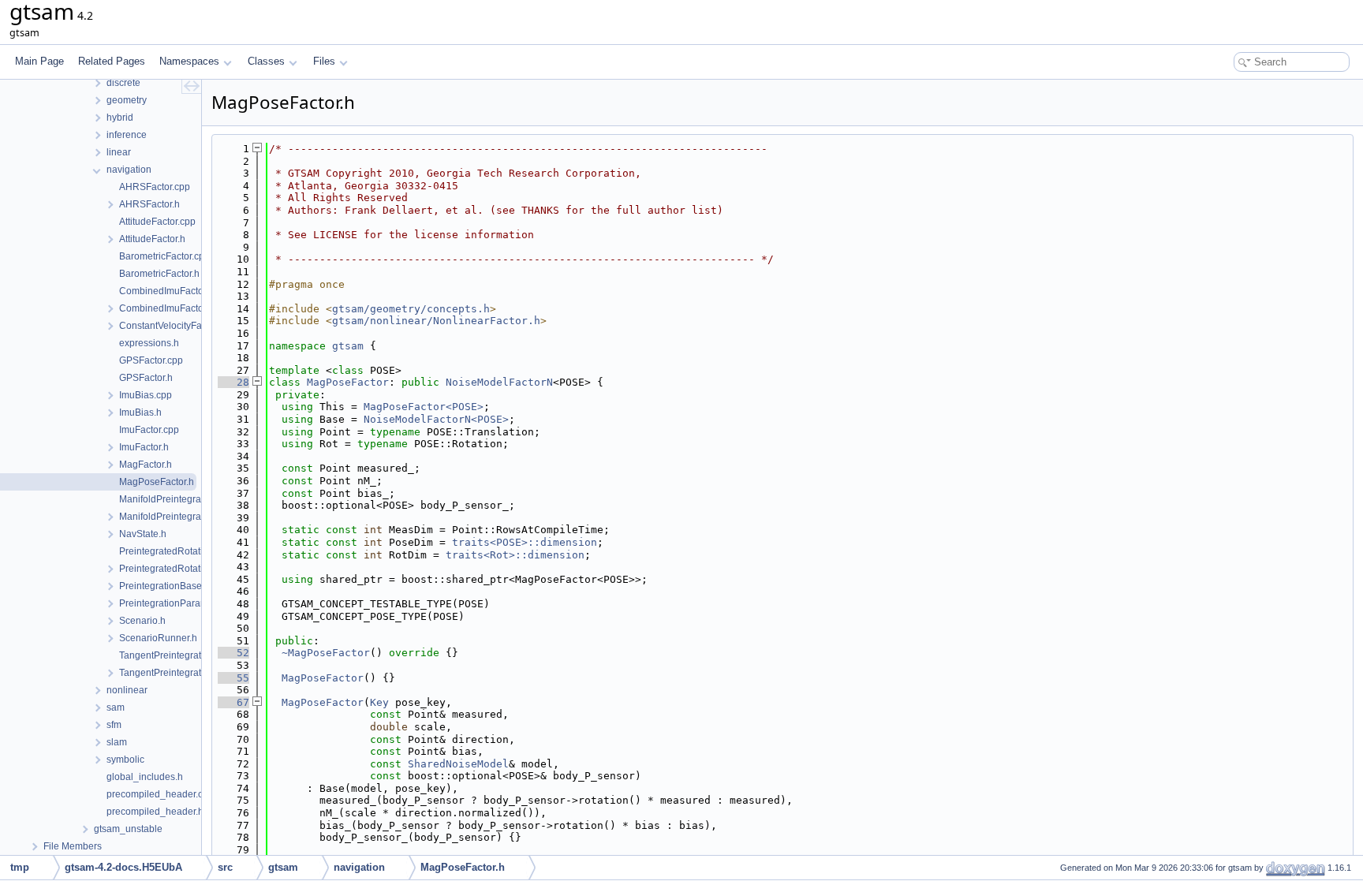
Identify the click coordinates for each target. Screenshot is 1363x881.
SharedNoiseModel (458, 764)
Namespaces (189, 61)
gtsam (348, 346)
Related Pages (111, 61)
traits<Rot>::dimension (515, 555)
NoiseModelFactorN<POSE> (436, 419)
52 (233, 653)
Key (379, 702)
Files (324, 61)
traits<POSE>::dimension (524, 542)
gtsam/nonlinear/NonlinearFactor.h (436, 321)
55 (233, 678)
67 (233, 702)
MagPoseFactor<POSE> (424, 407)
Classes (266, 61)
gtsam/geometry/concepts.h (411, 309)
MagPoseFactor (348, 382)
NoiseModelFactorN (499, 382)
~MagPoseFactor (326, 653)
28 (233, 382)
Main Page (39, 61)
